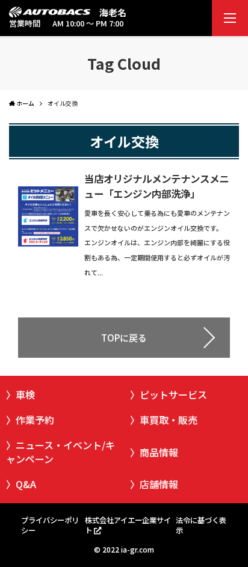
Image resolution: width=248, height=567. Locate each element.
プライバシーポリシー (50, 525)
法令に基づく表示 (201, 525)
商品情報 (159, 452)
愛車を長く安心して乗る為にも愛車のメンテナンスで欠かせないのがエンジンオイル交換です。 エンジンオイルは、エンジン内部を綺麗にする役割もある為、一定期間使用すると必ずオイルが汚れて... (157, 242)
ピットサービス (173, 394)
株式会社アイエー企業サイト (128, 525)
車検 (25, 394)
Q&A (26, 484)
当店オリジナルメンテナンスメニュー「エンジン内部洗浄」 (156, 186)
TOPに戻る (124, 337)
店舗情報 (159, 484)
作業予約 (35, 419)
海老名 (112, 12)
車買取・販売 (168, 419)
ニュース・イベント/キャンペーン (60, 451)
